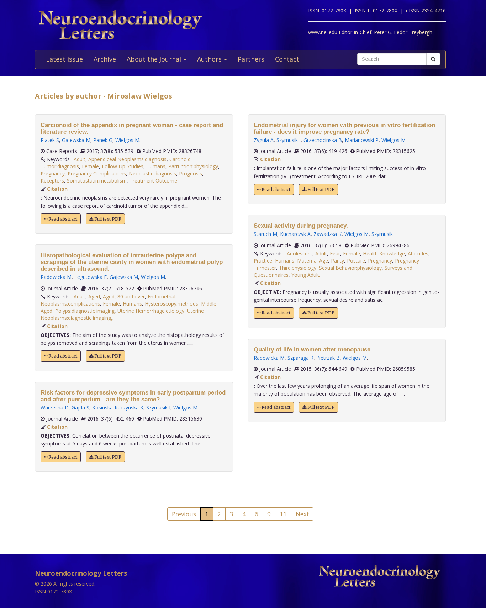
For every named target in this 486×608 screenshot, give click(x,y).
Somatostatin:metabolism (97, 180)
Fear (335, 253)
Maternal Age (312, 260)
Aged (94, 296)
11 (283, 514)
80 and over (131, 296)
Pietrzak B (328, 357)
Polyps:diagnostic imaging (85, 310)
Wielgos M (127, 140)
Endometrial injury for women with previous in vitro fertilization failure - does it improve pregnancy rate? (344, 128)
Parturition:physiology (193, 166)
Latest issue (64, 59)
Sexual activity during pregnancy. (301, 225)
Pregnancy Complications (97, 173)
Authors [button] (210, 59)
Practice (263, 260)
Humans (155, 166)
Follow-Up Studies (122, 166)
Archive (105, 59)
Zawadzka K (327, 234)
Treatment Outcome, (154, 180)
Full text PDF (107, 219)
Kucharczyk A (295, 234)
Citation (57, 188)
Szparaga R (300, 357)
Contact (287, 59)
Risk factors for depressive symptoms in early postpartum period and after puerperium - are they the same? (133, 396)
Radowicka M (56, 277)
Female (90, 166)
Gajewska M (76, 140)
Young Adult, (306, 274)
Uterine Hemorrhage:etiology (150, 310)
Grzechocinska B (322, 140)
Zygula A (264, 140)
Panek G (102, 140)
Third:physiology (297, 267)
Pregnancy (53, 173)
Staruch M (265, 234)
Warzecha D (55, 407)
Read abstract (62, 219)
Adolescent (299, 253)
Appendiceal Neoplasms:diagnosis (127, 159)
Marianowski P (362, 140)
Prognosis (190, 173)
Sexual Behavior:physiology (350, 267)
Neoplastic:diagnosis (152, 173)
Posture (356, 260)
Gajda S (80, 407)
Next (302, 514)
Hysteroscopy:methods (171, 303)
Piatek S (50, 140)
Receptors (52, 180)
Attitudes (418, 253)
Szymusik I (158, 407)
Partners (251, 59)
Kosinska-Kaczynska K (117, 407)
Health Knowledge (384, 253)
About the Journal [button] (155, 59)
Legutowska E (90, 277)
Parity (337, 260)
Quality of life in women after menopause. (313, 349)
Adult (79, 159)
